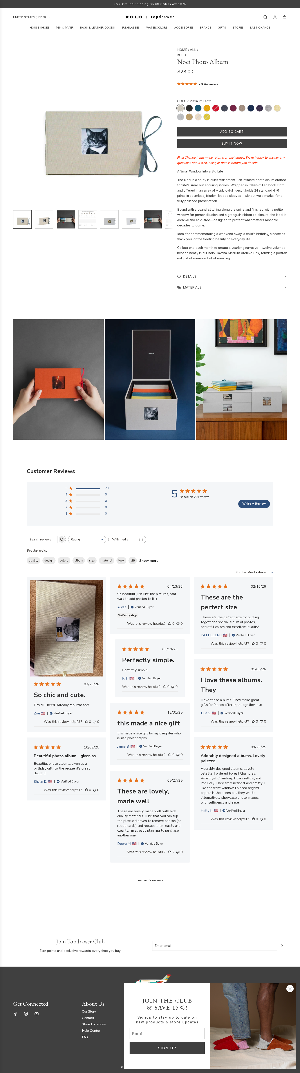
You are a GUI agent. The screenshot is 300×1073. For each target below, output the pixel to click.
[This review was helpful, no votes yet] (86, 721)
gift (132, 560)
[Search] (265, 17)
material (106, 560)
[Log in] (275, 17)
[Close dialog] (290, 988)
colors (64, 560)
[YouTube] (36, 1014)
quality (33, 560)
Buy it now (232, 143)
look (121, 560)
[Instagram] (26, 1014)
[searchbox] (42, 539)
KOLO (181, 55)
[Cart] (284, 17)
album (78, 560)
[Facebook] (15, 1014)
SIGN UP (167, 1048)
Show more (149, 560)
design (49, 560)
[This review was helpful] (169, 852)
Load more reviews (150, 880)
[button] (16, 126)
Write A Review (254, 504)
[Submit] (282, 946)
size (92, 560)
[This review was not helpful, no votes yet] (94, 721)
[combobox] (87, 539)
